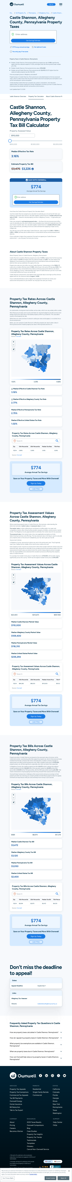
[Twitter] (58, 1075)
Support (56, 1119)
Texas (55, 1110)
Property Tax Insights (35, 1134)
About (12, 1122)
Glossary (30, 1146)
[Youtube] (64, 1075)
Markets (36, 1085)
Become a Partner (16, 1131)
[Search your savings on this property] (57, 440)
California (56, 1089)
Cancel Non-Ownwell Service (38, 1149)
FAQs (55, 1125)
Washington (57, 1113)
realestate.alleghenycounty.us (47, 1004)
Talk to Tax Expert (16, 1110)
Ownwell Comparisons (35, 1125)
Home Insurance (16, 1104)
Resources (31, 1119)
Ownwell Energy (16, 1101)
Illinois (55, 1101)
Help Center (57, 1122)
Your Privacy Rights (8, 1178)
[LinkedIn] (46, 1075)
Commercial (37, 1095)
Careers (13, 1128)
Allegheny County (44, 13)
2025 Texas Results (34, 1122)
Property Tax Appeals (18, 1089)
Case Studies (32, 1131)
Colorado (56, 1092)
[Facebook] (40, 1075)
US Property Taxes (21, 13)
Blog (28, 1128)
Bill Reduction (15, 1107)
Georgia (56, 1098)
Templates (31, 1143)
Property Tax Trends (34, 1137)
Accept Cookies (50, 1178)
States (55, 1085)
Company (13, 1119)
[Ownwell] (17, 4)
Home (12, 13)
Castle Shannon (57, 13)
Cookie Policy (33, 1174)
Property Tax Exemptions (19, 1092)
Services (13, 1085)
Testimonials (31, 1140)
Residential (37, 1089)
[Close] (69, 1171)
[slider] (10, 141)
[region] (36, 1175)
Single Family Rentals (40, 1092)
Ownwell (18, 336)
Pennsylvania (33, 13)
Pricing (12, 1125)
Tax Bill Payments (16, 1098)
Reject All (63, 1178)
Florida (55, 1095)
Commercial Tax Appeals (19, 1095)
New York (56, 1104)
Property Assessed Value (20, 131)
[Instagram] (52, 1075)
